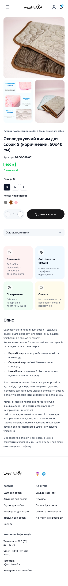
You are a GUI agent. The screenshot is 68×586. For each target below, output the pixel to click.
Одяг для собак (12, 492)
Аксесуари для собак (16, 511)
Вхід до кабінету (45, 492)
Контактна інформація (49, 517)
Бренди (8, 523)
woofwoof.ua (25, 570)
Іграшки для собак (14, 517)
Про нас (41, 498)
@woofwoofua (12, 564)
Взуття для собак (13, 505)
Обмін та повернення (49, 511)
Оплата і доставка (46, 505)
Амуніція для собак (15, 498)
